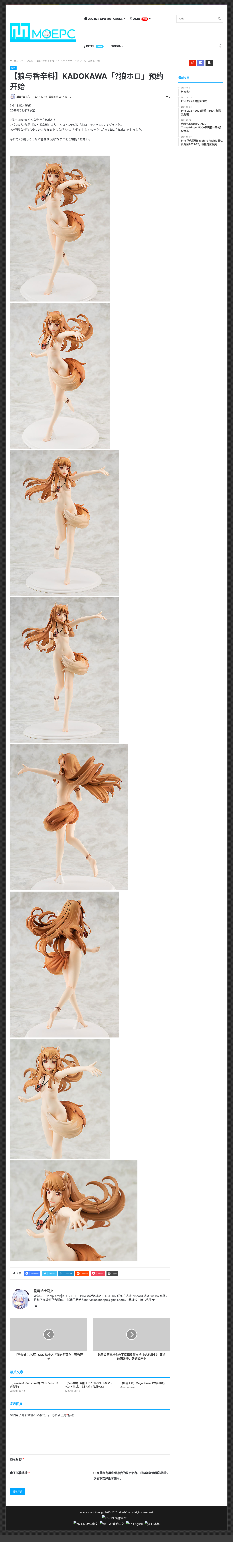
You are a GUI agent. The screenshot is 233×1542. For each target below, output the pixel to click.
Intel (93, 46)
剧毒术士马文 (23, 96)
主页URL (19, 60)
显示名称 (17, 1459)
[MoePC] (43, 32)
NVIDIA (116, 46)
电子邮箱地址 (20, 1473)
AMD (139, 19)
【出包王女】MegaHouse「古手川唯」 (143, 1383)
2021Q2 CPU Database (105, 19)
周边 (30, 60)
